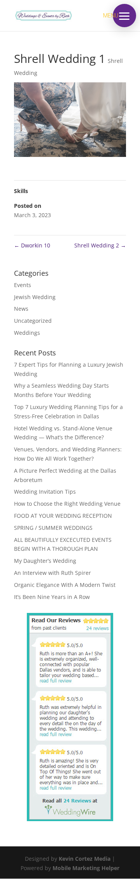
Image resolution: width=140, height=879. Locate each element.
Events (22, 285)
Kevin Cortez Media (84, 858)
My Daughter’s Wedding (45, 560)
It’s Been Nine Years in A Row (52, 597)
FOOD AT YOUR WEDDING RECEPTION (63, 515)
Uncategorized (33, 320)
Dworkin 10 (32, 245)
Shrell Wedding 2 (100, 245)
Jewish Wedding (35, 297)
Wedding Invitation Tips (45, 491)
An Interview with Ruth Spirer (52, 572)
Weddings (27, 332)
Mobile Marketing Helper (85, 868)
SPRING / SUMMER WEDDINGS (53, 527)
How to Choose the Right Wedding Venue (67, 503)
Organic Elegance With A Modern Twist (65, 584)
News (21, 308)
